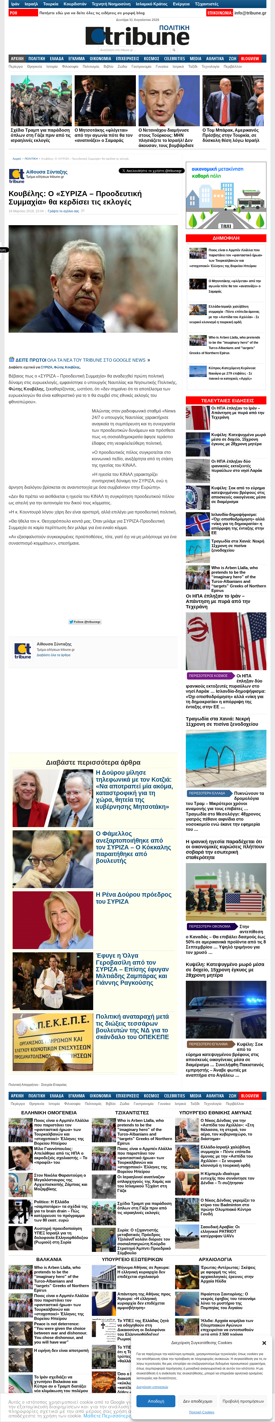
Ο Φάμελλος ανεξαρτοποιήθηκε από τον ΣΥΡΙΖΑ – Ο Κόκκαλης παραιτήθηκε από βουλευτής (133, 847)
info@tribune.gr (250, 13)
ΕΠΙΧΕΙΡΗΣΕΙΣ (127, 59)
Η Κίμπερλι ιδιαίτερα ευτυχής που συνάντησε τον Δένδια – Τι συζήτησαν (227, 1178)
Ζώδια (122, 66)
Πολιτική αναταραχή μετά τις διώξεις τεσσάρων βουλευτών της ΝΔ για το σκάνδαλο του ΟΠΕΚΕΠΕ (132, 1026)
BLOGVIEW (250, 59)
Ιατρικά (178, 66)
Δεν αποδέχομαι (197, 1401)
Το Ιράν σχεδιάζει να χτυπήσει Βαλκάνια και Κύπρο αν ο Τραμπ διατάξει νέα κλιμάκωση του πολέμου (61, 1384)
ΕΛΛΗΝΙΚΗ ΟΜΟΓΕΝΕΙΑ (49, 1112)
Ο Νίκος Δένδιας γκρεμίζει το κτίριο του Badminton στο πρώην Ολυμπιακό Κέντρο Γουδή (228, 1207)
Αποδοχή (156, 1401)
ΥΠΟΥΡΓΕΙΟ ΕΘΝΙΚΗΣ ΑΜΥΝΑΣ (215, 1112)
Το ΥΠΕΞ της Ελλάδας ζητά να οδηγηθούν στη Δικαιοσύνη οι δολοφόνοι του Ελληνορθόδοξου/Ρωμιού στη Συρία (143, 1329)
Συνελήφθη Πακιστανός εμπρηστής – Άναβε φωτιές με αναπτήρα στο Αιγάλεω (225, 1070)
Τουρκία (50, 4)
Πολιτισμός (91, 66)
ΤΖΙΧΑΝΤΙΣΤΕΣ (132, 1112)
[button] (264, 1343)
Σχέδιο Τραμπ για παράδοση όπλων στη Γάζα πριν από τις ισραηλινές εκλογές (41, 135)
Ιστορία (52, 66)
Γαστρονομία (141, 66)
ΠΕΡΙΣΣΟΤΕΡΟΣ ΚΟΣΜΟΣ (208, 676)
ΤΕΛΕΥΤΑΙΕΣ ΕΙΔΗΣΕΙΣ (227, 400)
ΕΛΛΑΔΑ (57, 59)
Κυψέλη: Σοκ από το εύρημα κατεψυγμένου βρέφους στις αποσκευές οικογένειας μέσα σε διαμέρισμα (238, 495)
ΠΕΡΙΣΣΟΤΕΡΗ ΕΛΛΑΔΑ (207, 793)
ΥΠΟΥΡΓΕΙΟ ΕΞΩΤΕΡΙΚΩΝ (132, 1259)
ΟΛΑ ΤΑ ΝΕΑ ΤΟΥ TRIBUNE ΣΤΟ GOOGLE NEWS (81, 360)
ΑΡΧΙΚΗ (17, 59)
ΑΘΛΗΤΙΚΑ (215, 59)
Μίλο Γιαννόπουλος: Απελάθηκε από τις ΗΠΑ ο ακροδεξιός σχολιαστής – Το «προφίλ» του (60, 1155)
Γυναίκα (162, 66)
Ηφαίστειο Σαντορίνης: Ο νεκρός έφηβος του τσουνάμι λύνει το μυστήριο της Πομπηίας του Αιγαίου (228, 1301)
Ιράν (15, 4)
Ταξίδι (192, 66)
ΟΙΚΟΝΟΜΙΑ (100, 59)
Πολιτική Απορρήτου (23, 1085)
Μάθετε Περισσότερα (108, 1415)
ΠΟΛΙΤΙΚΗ (36, 59)
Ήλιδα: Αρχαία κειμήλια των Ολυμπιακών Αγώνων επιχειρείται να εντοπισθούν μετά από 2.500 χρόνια (227, 1327)
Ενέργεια (181, 4)
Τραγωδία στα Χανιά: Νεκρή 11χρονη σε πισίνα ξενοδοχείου (237, 545)
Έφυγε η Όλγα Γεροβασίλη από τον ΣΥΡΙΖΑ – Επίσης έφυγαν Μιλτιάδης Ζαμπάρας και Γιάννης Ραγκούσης (132, 969)
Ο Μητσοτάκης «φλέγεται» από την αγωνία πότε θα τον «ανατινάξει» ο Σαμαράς (104, 135)
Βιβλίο (108, 66)
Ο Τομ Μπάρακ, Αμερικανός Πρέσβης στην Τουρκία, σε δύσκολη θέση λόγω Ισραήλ (230, 135)
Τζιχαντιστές (207, 4)
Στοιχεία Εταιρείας (54, 1085)
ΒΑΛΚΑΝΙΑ (49, 1259)
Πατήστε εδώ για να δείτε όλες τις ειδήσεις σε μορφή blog (92, 13)
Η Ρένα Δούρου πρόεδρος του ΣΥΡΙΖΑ (134, 898)
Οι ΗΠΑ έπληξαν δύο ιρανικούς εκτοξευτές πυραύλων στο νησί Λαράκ (236, 466)
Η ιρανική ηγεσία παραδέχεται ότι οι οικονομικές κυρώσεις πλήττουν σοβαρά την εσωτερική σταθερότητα (225, 849)
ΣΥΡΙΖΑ (46, 367)
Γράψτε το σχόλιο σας (63, 211)
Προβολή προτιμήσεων (243, 1401)
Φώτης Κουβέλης (67, 367)
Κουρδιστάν (75, 4)
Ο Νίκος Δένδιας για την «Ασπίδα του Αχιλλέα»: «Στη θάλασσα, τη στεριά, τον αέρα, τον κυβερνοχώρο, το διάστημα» (227, 1129)
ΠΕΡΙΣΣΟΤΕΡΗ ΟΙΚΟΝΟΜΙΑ (209, 926)
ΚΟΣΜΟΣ (151, 59)
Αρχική (17, 158)
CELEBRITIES (174, 59)
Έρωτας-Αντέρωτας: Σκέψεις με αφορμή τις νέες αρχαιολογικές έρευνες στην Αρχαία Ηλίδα (228, 1274)
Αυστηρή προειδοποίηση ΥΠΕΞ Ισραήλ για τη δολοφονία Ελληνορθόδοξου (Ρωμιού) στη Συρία (61, 1235)
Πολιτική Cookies (201, 1412)
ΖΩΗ (232, 59)
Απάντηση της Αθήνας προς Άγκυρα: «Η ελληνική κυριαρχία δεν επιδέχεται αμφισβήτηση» (144, 1301)
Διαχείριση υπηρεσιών (152, 1387)
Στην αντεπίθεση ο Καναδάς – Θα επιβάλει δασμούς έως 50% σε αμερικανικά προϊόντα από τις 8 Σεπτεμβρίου (226, 936)
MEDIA (195, 59)
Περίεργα (16, 66)
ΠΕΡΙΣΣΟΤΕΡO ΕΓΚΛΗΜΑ (208, 1044)
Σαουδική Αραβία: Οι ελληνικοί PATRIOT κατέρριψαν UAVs (220, 1231)
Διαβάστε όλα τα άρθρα (53, 655)
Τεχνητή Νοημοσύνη (111, 4)
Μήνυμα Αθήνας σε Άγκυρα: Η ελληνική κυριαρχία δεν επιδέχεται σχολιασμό (143, 1272)
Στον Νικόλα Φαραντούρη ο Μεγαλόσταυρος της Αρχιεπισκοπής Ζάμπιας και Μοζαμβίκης (60, 1182)
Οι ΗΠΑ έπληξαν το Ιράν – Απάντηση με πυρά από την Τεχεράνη (237, 412)
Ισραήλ (31, 4)
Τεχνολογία (210, 66)
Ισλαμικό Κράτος (152, 4)
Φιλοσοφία (70, 66)
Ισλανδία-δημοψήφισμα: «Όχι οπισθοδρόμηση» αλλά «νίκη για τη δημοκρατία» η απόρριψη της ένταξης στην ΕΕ (238, 523)
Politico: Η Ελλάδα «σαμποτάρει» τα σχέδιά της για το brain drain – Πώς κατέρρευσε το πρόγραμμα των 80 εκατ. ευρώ (61, 1211)
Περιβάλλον (233, 66)
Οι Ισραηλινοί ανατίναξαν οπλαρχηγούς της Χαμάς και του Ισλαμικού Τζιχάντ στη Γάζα (144, 1184)
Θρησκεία (34, 66)
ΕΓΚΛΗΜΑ (76, 59)
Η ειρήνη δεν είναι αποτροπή (61, 1350)
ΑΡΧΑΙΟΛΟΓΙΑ (215, 1259)
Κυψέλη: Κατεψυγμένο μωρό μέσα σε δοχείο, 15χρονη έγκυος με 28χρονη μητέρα (238, 439)
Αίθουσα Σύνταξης (46, 172)
